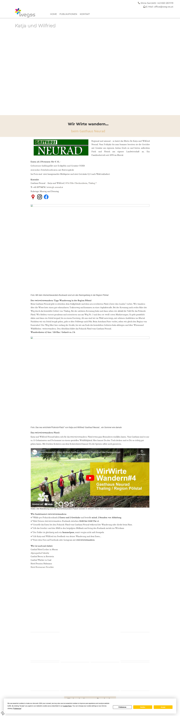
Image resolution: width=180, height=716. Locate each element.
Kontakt (85, 14)
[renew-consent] (3, 713)
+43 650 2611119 (165, 3)
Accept (163, 707)
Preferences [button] (17, 708)
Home (53, 14)
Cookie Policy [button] (67, 706)
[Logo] (25, 13)
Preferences (122, 707)
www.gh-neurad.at (55, 187)
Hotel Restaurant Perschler (42, 567)
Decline (142, 707)
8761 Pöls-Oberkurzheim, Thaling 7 (81, 183)
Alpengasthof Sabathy (40, 553)
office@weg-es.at (163, 6)
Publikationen (68, 14)
